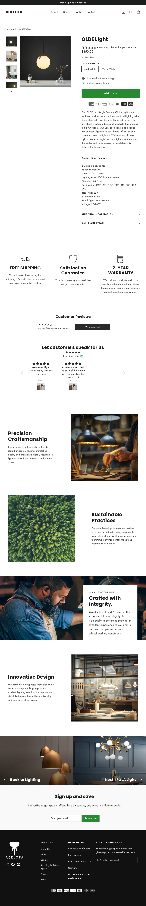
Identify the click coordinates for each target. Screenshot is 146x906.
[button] (89, 47)
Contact (91, 12)
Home (8, 29)
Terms (43, 879)
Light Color (90, 63)
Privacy (44, 874)
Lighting (16, 29)
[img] (73, 352)
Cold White (90, 69)
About (54, 12)
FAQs (78, 12)
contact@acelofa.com (79, 848)
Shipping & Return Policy (49, 867)
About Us (45, 849)
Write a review (93, 327)
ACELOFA (14, 12)
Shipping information (97, 214)
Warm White (108, 69)
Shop (66, 12)
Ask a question (93, 223)
